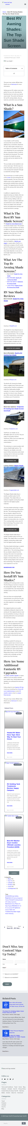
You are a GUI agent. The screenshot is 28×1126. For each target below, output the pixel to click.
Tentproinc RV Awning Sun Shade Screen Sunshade (14, 409)
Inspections (13, 901)
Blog (9, 879)
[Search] (24, 1123)
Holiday (9, 901)
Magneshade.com (11, 529)
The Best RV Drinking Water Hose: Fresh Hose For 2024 (13, 1011)
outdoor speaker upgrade (11, 675)
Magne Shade (18, 465)
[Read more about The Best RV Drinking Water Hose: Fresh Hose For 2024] (14, 1005)
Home (4, 12)
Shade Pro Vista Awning (13, 348)
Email (4, 967)
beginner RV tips (19, 687)
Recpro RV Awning (11, 402)
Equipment (20, 898)
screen (9, 177)
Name (4, 959)
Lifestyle (10, 882)
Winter (6, 913)
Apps (13, 896)
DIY (12, 898)
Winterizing (10, 913)
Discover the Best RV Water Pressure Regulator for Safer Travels (13, 1036)
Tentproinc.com (11, 460)
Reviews (15, 906)
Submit (7, 984)
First (4, 964)
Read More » (10, 752)
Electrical (15, 898)
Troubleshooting (9, 911)
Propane (10, 905)
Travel (9, 886)
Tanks (10, 909)
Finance (7, 900)
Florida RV (12, 900)
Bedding (16, 896)
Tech (14, 909)
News (13, 903)
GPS (6, 901)
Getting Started (18, 900)
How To (10, 880)
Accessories (8, 896)
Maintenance (8, 903)
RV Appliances (16, 907)
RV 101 (19, 905)
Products (10, 884)
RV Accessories (8, 907)
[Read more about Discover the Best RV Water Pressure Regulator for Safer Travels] (14, 1031)
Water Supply (16, 911)
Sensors (7, 909)
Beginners (8, 898)
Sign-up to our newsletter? (11, 974)
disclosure (14, 84)
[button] (25, 4)
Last (16, 964)
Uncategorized (11, 888)
